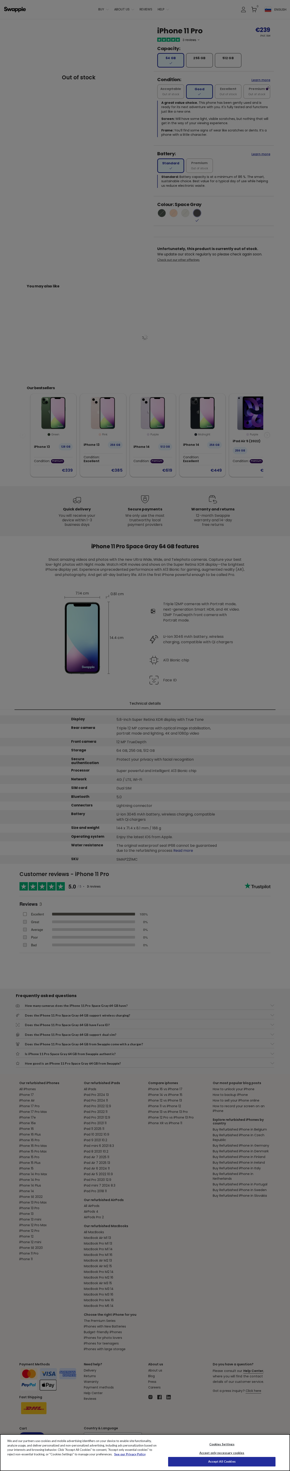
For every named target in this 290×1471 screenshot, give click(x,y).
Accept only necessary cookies (221, 1453)
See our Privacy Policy (130, 1454)
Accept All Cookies (222, 1461)
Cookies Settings (221, 1444)
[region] (145, 1452)
